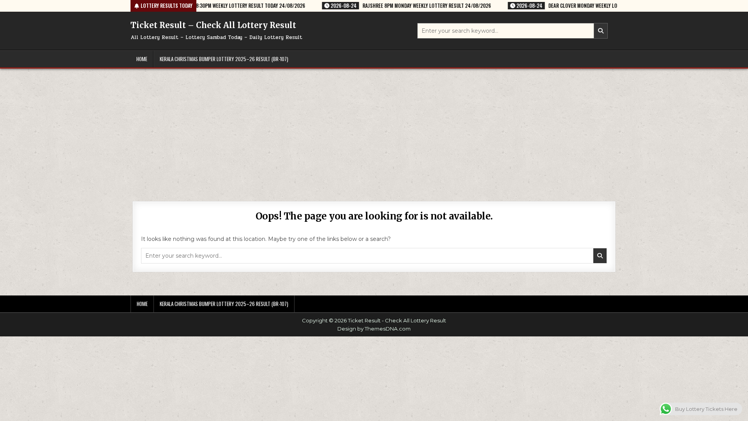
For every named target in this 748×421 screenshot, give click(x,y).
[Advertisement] (374, 127)
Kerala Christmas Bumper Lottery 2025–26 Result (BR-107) (224, 59)
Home (141, 59)
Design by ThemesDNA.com (374, 328)
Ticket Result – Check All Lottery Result (213, 25)
